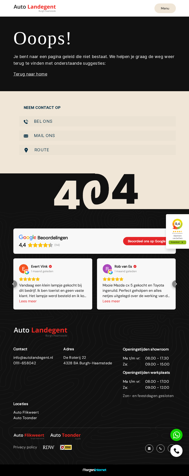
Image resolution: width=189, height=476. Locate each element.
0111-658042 (24, 363)
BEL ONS (43, 121)
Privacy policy (25, 447)
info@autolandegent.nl (33, 357)
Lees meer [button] (28, 301)
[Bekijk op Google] (23, 268)
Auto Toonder (25, 417)
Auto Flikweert (26, 412)
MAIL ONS (44, 135)
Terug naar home (30, 74)
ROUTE (41, 149)
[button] (13, 284)
